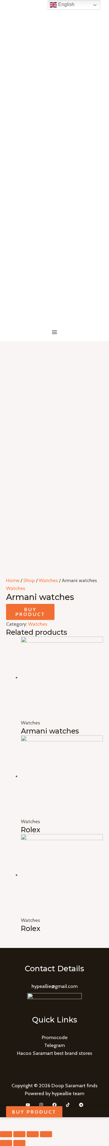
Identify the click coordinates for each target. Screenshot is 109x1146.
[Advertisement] (54, 398)
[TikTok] (68, 1105)
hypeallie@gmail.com (54, 986)
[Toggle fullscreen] (33, 1134)
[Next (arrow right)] (19, 1143)
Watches (48, 580)
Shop (29, 580)
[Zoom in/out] (46, 1134)
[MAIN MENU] (54, 332)
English (65, 4)
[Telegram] (81, 1105)
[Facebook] (54, 1105)
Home (12, 580)
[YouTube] (28, 1105)
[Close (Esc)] (6, 1134)
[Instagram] (41, 1105)
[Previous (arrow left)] (6, 1143)
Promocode (55, 1037)
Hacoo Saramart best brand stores (54, 1053)
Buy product (30, 611)
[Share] (19, 1134)
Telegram (54, 1045)
